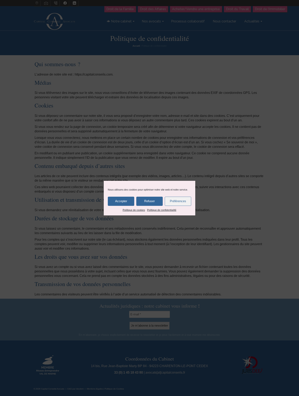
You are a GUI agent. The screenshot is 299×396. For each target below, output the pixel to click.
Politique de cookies (134, 210)
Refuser (149, 201)
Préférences (178, 201)
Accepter (121, 201)
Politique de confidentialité (161, 210)
